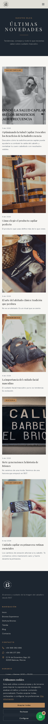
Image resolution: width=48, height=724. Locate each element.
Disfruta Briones (9, 621)
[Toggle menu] (43, 4)
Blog (4, 629)
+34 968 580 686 (14, 648)
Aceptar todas (24, 705)
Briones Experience (10, 616)
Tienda (5, 625)
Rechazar (24, 711)
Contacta (6, 633)
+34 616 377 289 (13, 652)
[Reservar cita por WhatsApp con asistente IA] (40, 716)
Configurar (24, 718)
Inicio (4, 612)
